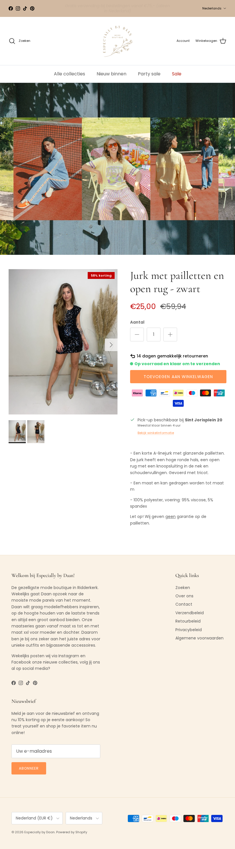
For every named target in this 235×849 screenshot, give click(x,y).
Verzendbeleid (189, 613)
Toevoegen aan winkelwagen (178, 376)
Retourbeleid (188, 621)
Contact (183, 604)
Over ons (184, 596)
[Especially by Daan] (118, 41)
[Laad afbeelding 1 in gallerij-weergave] (63, 341)
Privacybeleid (188, 630)
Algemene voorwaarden (199, 638)
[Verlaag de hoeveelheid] (137, 334)
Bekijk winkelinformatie (156, 433)
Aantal (137, 322)
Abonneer (29, 768)
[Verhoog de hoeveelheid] (170, 334)
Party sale (149, 74)
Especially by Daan (39, 832)
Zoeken (182, 587)
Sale (176, 74)
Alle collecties (69, 74)
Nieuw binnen (111, 74)
